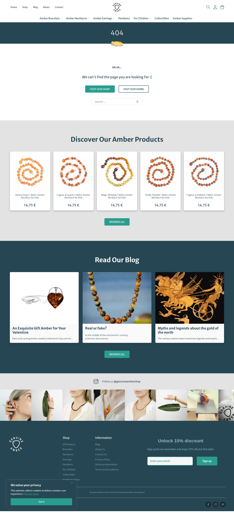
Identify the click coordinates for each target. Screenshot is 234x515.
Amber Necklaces (76, 18)
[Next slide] (230, 405)
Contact (59, 7)
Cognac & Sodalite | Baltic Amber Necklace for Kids (204, 196)
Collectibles (162, 18)
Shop (25, 7)
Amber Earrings (102, 18)
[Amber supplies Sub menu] (194, 18)
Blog (35, 7)
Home (14, 7)
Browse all (117, 221)
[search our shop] (137, 102)
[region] (41, 494)
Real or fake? (96, 328)
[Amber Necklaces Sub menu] (88, 18)
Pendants (124, 18)
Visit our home (133, 89)
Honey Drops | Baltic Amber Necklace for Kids (30, 196)
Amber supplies (182, 18)
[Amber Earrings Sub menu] (113, 18)
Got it (41, 501)
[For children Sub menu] (150, 18)
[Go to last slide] (4, 405)
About (46, 7)
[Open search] (208, 7)
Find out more (31, 494)
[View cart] (222, 7)
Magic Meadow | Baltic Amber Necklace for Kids (117, 196)
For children (141, 18)
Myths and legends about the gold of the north (188, 330)
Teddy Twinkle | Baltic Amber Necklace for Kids (160, 196)
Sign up (207, 461)
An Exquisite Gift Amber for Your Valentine (39, 330)
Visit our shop (100, 89)
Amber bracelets (50, 18)
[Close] (73, 483)
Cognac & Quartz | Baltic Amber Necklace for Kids (73, 196)
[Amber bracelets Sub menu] (61, 18)
